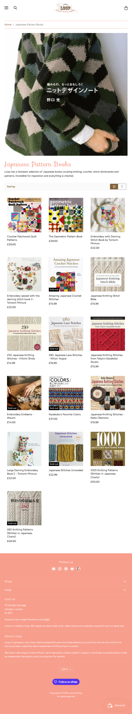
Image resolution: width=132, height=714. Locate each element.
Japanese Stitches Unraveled (66, 470)
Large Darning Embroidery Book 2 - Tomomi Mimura (22, 472)
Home (8, 24)
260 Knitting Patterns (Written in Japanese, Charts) (20, 533)
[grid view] (114, 186)
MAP (47, 619)
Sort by (11, 186)
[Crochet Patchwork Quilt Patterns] (24, 215)
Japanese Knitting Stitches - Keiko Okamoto (107, 416)
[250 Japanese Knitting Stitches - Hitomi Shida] (24, 334)
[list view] (122, 186)
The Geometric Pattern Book (65, 236)
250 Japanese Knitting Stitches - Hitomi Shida (21, 356)
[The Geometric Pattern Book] (66, 215)
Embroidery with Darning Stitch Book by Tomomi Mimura (105, 240)
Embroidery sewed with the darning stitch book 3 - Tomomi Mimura (23, 299)
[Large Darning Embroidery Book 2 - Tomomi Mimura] (24, 449)
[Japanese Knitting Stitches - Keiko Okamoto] (108, 393)
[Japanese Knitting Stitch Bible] (108, 274)
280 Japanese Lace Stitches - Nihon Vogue (65, 356)
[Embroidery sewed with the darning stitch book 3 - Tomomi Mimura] (24, 274)
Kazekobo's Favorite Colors (65, 414)
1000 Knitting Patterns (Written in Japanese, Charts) (104, 474)
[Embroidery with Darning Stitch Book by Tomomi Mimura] (108, 215)
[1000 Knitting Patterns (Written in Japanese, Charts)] (108, 449)
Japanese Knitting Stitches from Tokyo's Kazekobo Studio (107, 358)
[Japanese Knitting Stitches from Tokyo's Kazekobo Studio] (108, 334)
